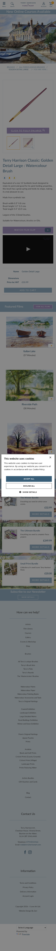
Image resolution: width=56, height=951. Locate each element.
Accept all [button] (29, 479)
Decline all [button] (29, 486)
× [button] (50, 457)
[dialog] (28, 475)
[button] (28, 492)
